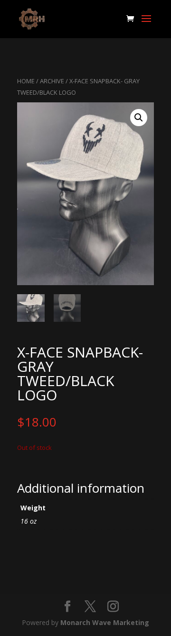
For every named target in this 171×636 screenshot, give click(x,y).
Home (26, 81)
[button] (138, 117)
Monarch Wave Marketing (104, 622)
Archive (52, 81)
